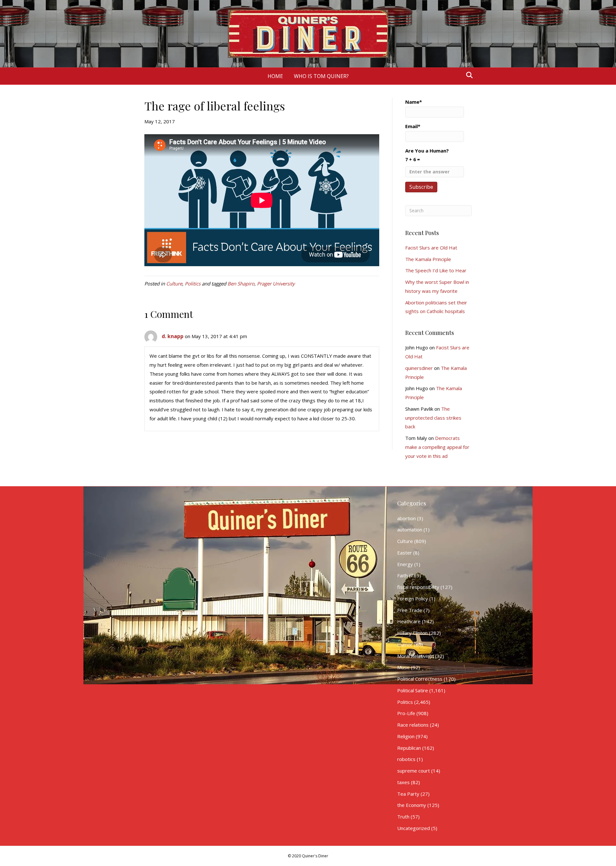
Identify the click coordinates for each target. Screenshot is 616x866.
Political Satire (412, 690)
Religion (406, 736)
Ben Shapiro (240, 283)
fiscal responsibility (418, 587)
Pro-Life (406, 713)
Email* (412, 126)
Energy (405, 564)
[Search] (468, 75)
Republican (409, 748)
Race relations (413, 725)
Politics (193, 283)
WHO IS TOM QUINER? (321, 76)
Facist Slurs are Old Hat (431, 247)
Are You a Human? (427, 154)
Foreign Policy (412, 598)
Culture (174, 283)
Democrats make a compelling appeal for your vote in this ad (437, 447)
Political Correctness (419, 679)
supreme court (413, 770)
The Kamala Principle (428, 259)
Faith (402, 575)
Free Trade (409, 610)
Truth (403, 816)
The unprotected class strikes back (433, 418)
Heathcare (409, 621)
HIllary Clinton (412, 633)
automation (409, 529)
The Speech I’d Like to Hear (435, 270)
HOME (275, 76)
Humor (405, 644)
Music (403, 667)
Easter (404, 552)
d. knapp (173, 336)
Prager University (276, 283)
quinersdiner (419, 368)
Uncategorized (413, 828)
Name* (413, 102)
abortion (406, 518)
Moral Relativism (415, 656)
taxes (403, 782)
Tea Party (408, 794)
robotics (406, 759)
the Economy (411, 805)
